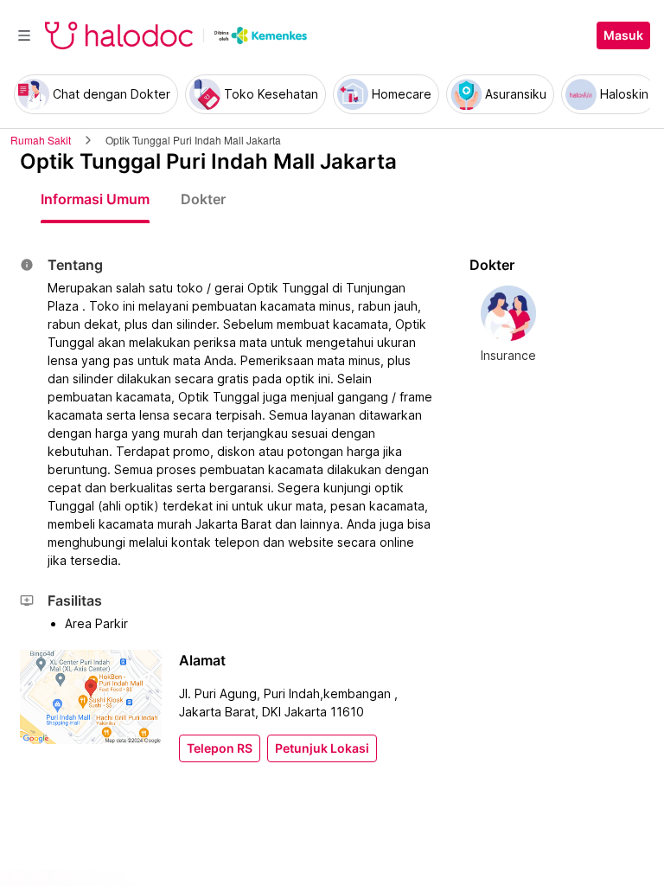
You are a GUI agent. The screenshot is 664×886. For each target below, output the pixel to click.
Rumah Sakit (40, 139)
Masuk (623, 35)
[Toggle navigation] (24, 35)
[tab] (95, 199)
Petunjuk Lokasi (322, 748)
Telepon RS (219, 748)
